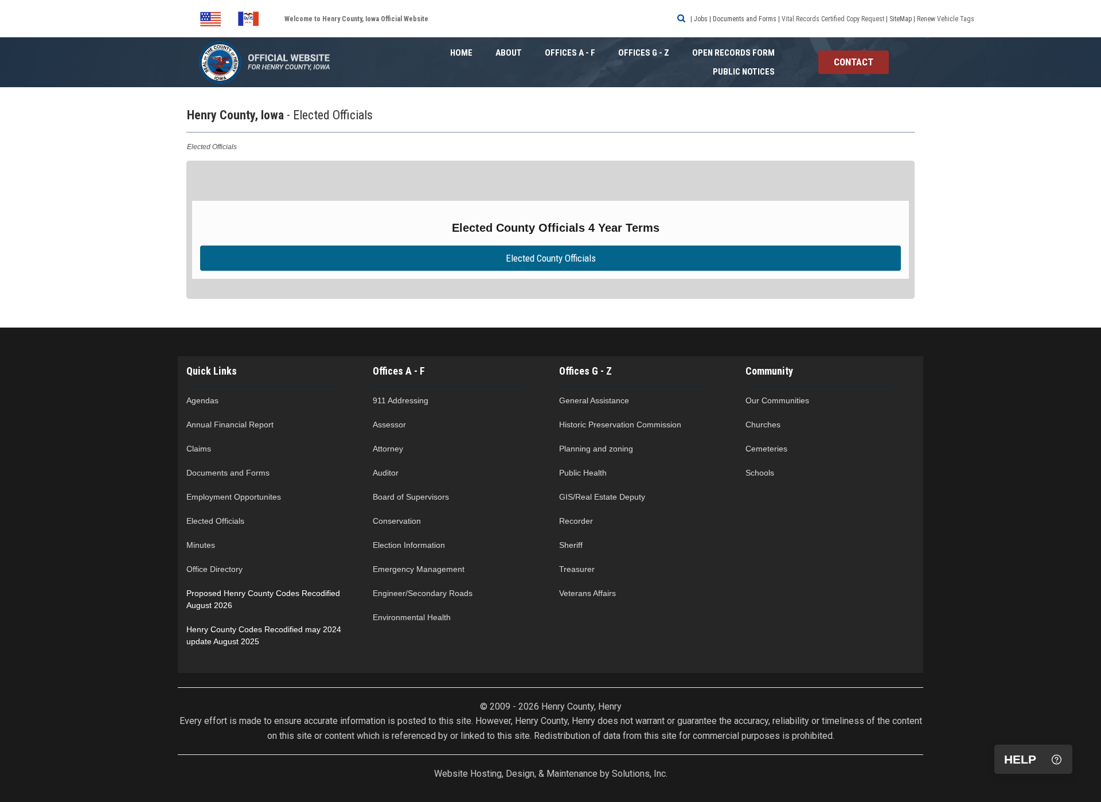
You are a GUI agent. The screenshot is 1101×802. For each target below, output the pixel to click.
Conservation (398, 520)
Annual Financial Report (230, 424)
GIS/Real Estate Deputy (603, 496)
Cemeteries (767, 448)
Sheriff (571, 545)
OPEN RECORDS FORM (733, 53)
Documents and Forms (229, 472)
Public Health (583, 472)
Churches (764, 424)
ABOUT (508, 53)
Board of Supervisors (411, 496)
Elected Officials (215, 520)
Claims (198, 448)
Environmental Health (412, 617)
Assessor (389, 424)
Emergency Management (418, 569)
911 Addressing (400, 400)
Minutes (200, 545)
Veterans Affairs (587, 593)
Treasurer (577, 569)
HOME (461, 53)
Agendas (202, 400)
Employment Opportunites (233, 496)
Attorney (388, 448)
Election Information (409, 545)
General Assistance (594, 400)
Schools (760, 472)
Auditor (386, 472)
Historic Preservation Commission (620, 424)
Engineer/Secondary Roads (424, 593)
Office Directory (214, 569)
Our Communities (777, 400)
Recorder (576, 520)
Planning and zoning (596, 448)
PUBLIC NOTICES (744, 72)
